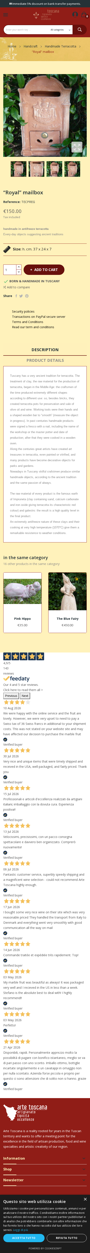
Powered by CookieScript (45, 1248)
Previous (11, 696)
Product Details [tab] (45, 360)
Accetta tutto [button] (23, 1238)
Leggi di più (20, 1230)
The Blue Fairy (68, 619)
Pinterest (27, 296)
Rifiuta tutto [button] (67, 1238)
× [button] (85, 1199)
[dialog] (45, 1224)
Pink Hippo (22, 619)
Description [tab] (45, 349)
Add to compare (18, 287)
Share (16, 296)
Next (25, 696)
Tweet (21, 296)
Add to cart (46, 269)
